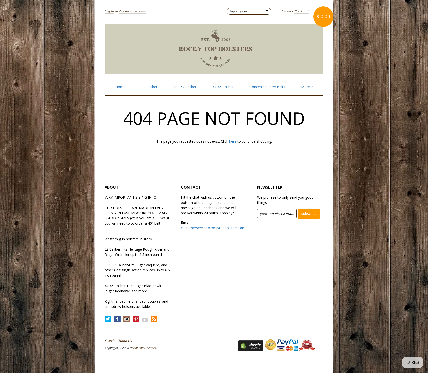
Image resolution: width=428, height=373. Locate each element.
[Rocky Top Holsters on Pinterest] (136, 319)
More (306, 86)
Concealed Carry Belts (267, 86)
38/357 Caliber (184, 86)
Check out (301, 11)
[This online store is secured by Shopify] (250, 349)
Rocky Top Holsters (143, 348)
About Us (125, 340)
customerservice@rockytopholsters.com (213, 227)
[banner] (214, 49)
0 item (286, 11)
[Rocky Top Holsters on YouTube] (145, 320)
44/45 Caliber (223, 86)
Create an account (132, 11)
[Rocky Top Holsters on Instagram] (126, 319)
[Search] (267, 11)
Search (109, 340)
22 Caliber (149, 86)
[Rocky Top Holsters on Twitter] (108, 319)
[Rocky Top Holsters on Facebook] (117, 319)
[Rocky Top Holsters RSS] (154, 319)
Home (120, 86)
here (232, 141)
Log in (109, 11)
